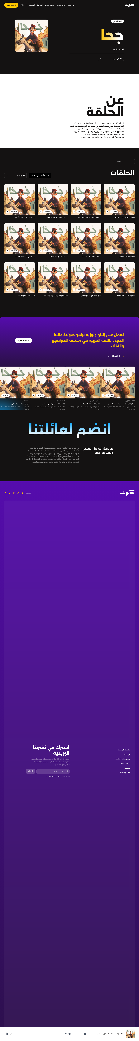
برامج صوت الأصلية (122, 759)
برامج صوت (61, 5)
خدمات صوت (49, 5)
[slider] (36, 1034)
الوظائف (32, 5)
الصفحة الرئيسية (124, 750)
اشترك (30, 771)
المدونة (40, 5)
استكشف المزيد (23, 340)
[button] (22, 5)
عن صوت (71, 5)
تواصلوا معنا (11, 5)
